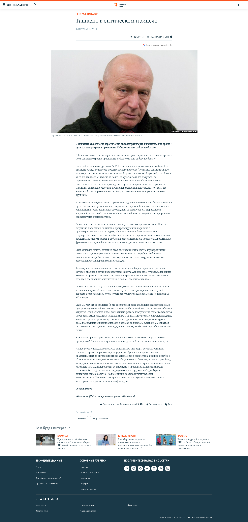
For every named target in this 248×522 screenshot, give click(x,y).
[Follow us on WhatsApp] (154, 468)
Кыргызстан (42, 511)
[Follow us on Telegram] (147, 468)
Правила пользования (47, 484)
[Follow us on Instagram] (133, 468)
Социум (84, 484)
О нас (38, 467)
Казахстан (62, 436)
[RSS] (167, 468)
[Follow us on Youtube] (126, 468)
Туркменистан (88, 511)
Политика (85, 478)
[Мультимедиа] (239, 5)
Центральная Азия (87, 14)
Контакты (41, 473)
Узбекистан (131, 506)
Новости (84, 467)
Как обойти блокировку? (48, 478)
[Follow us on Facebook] (140, 468)
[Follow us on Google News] (160, 468)
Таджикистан (88, 506)
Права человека (88, 489)
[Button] (137, 37)
